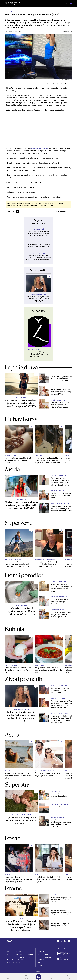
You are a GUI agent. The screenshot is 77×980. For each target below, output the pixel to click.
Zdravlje (10, 960)
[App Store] (63, 959)
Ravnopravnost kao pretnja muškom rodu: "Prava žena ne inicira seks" (38, 354)
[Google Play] (63, 953)
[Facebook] (58, 941)
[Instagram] (65, 941)
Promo (21, 918)
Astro (67, 771)
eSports (19, 954)
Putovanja (10, 962)
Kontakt (40, 965)
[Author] (38, 331)
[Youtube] (69, 941)
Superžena (19, 952)
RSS (39, 962)
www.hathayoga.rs (39, 148)
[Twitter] (61, 941)
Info (8, 949)
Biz (8, 954)
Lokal (18, 962)
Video (30, 949)
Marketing (41, 949)
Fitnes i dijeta (10, 12)
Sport (9, 952)
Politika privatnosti (44, 957)
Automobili (19, 960)
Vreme (30, 957)
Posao (7, 874)
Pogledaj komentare (61, 211)
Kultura (18, 949)
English (30, 954)
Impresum (41, 952)
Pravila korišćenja (44, 954)
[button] (36, 301)
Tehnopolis (20, 957)
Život (8, 957)
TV (29, 952)
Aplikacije (41, 960)
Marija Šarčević (34, 349)
